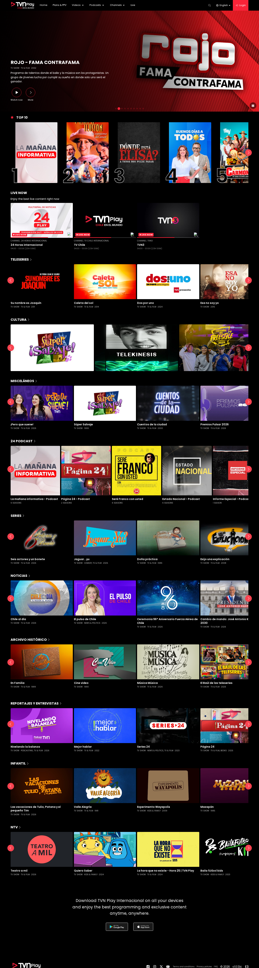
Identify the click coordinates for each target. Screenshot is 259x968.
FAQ (216, 966)
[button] (78, 5)
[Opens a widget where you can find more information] (14, 950)
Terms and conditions (184, 966)
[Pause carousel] (253, 105)
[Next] (248, 152)
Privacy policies (204, 966)
